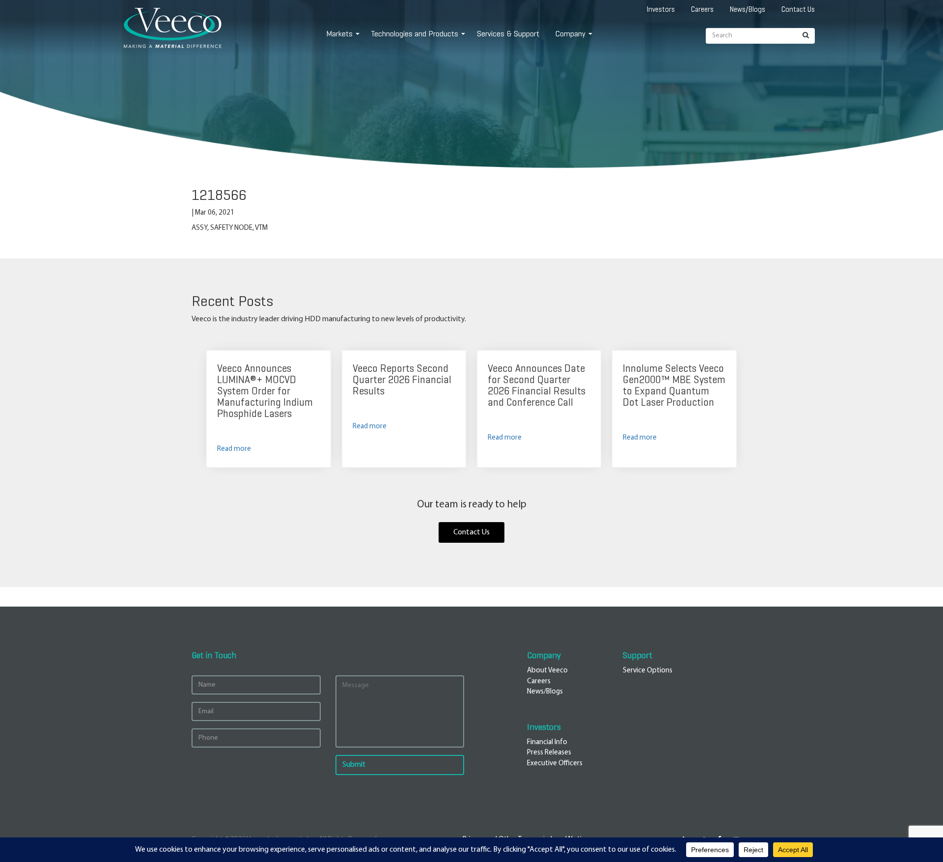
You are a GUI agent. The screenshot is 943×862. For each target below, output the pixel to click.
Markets (339, 33)
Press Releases (549, 752)
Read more (234, 449)
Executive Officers (554, 763)
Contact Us (798, 9)
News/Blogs (747, 9)
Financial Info (547, 742)
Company (570, 33)
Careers (702, 9)
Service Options (647, 670)
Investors (661, 9)
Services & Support (508, 33)
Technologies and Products (414, 33)
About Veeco (547, 670)
